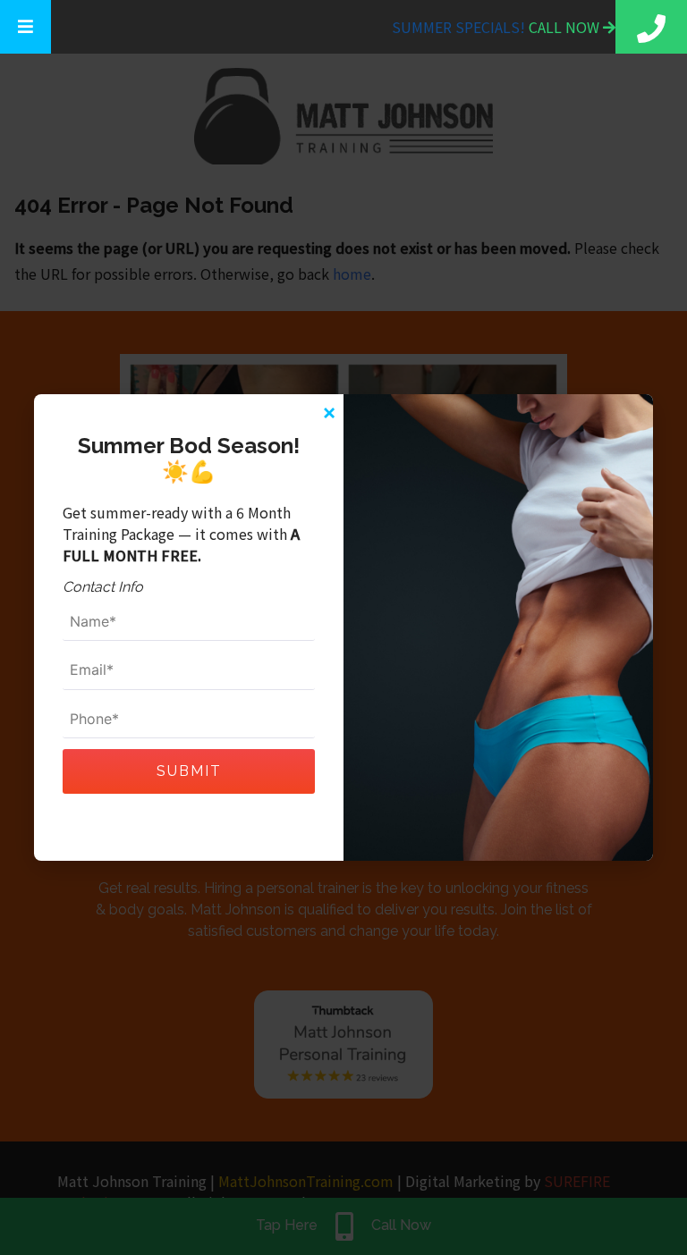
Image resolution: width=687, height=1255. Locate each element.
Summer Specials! (460, 27)
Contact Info (103, 586)
